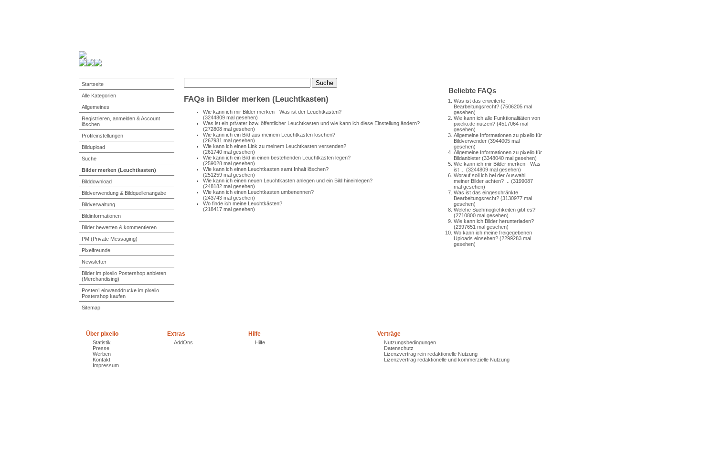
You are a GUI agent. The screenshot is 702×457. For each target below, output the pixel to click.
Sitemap (91, 307)
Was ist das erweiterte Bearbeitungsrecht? (479, 103)
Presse (101, 348)
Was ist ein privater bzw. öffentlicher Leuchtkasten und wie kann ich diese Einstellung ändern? (311, 123)
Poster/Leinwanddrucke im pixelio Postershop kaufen (120, 293)
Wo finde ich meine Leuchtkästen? (242, 203)
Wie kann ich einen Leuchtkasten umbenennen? (258, 192)
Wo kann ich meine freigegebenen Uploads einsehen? (493, 235)
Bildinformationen (101, 216)
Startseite (93, 84)
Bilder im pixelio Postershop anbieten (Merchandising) (124, 276)
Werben (102, 354)
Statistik (102, 342)
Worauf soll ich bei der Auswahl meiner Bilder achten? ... (489, 178)
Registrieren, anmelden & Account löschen (121, 121)
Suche (89, 158)
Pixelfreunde (96, 250)
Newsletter (94, 262)
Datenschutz (399, 348)
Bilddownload (97, 181)
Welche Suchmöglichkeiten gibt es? (494, 210)
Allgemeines (95, 107)
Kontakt (101, 359)
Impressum (106, 365)
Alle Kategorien (99, 95)
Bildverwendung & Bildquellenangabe (124, 193)
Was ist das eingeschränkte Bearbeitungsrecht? (486, 195)
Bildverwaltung (98, 204)
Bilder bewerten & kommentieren (119, 227)
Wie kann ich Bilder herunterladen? (494, 221)
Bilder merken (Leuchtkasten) (119, 170)
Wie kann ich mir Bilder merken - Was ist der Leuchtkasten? (272, 112)
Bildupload (93, 147)
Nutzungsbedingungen (410, 342)
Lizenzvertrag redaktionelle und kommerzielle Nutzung (447, 359)
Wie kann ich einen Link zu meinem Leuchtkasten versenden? (274, 146)
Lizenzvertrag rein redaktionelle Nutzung (431, 354)
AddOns (183, 342)
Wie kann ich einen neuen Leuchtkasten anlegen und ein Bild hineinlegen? (287, 180)
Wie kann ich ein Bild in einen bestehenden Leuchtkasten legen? (277, 157)
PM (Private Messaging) (110, 239)
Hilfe (260, 342)
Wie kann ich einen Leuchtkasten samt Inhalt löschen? (266, 169)
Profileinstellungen (102, 135)
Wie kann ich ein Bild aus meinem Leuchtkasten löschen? (269, 135)
